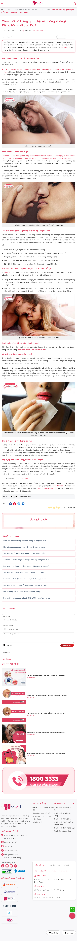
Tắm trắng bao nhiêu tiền (41, 813)
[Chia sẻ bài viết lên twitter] (18, 503)
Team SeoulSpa (37, 31)
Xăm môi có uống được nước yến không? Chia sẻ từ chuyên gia (26, 598)
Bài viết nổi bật (39, 804)
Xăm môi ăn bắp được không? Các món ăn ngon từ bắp (24, 553)
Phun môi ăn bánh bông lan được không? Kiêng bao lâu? (24, 541)
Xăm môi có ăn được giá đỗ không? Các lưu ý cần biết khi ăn (25, 585)
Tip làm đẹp (17, 9)
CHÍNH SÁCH (59, 804)
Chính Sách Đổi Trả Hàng (63, 819)
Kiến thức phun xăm (30, 9)
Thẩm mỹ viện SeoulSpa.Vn (47, 488)
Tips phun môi (45, 9)
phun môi (8, 272)
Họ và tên (6, 617)
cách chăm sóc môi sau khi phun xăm (31, 350)
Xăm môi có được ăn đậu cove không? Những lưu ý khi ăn (24, 579)
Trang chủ (7, 9)
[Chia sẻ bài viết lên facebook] (10, 503)
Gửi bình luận (67, 645)
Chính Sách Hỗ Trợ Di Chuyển (64, 828)
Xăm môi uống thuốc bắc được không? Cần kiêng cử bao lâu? (26, 566)
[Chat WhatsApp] (72, 909)
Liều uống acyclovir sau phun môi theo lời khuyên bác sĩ (24, 547)
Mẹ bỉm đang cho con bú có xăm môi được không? (22, 592)
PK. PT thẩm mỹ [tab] (63, 865)
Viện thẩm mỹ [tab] (40, 865)
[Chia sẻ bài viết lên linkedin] (23, 503)
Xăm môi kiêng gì (21, 479)
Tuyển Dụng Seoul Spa (62, 831)
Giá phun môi (37, 822)
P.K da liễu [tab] (51, 865)
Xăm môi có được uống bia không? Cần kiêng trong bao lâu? (26, 560)
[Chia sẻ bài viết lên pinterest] (14, 503)
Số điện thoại (8, 626)
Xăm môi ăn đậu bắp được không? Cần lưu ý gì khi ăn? (23, 572)
